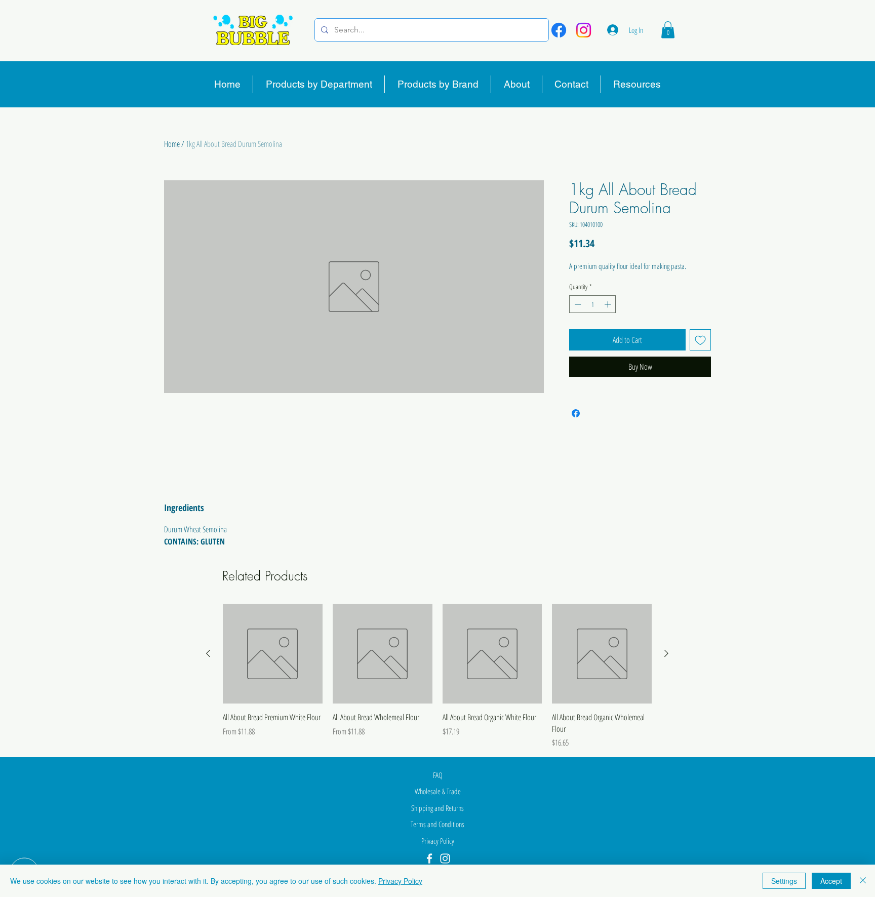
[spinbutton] (593, 304)
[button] (668, 29)
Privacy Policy (400, 881)
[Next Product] (666, 653)
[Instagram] (583, 30)
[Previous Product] (208, 653)
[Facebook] (559, 30)
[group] (437, 676)
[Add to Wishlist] (700, 339)
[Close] (863, 881)
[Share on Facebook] (576, 413)
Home (172, 143)
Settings (784, 881)
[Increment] (609, 304)
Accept (831, 881)
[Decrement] (577, 304)
